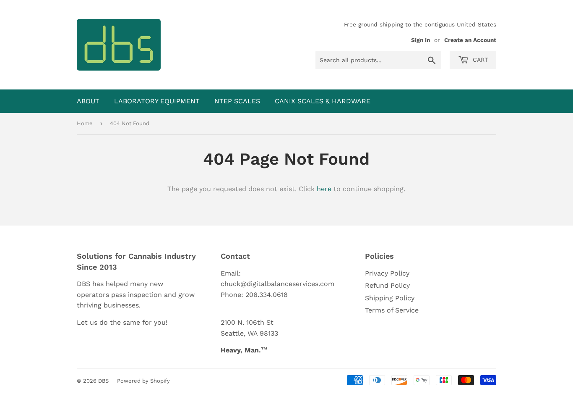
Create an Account (470, 40)
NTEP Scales (237, 101)
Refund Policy (387, 285)
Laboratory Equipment (157, 101)
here (324, 189)
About (88, 101)
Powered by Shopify (143, 381)
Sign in (420, 40)
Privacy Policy (387, 273)
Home (85, 123)
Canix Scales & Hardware (322, 101)
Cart (479, 59)
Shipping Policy (389, 298)
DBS (103, 381)
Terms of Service (392, 310)
